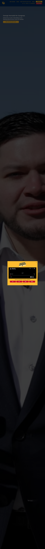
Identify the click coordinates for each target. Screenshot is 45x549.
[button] (36, 262)
